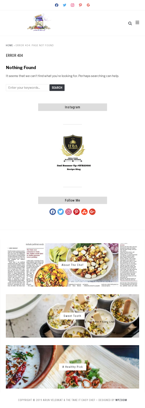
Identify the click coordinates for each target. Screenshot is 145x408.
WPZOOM (121, 400)
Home (9, 45)
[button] (137, 22)
